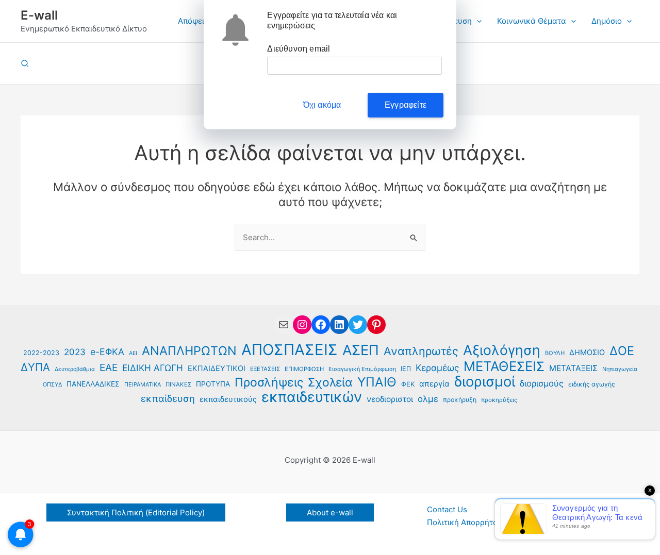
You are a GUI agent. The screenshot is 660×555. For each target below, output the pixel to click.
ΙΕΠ (406, 369)
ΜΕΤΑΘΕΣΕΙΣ (504, 366)
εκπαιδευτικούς (228, 399)
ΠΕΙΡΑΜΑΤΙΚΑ (142, 384)
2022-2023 (41, 353)
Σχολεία (330, 382)
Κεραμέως (437, 367)
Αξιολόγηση (501, 350)
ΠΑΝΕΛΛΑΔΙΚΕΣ (93, 384)
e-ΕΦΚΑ (107, 351)
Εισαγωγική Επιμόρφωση (362, 369)
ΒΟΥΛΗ (555, 353)
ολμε (428, 399)
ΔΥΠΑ (35, 367)
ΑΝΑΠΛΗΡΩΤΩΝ (189, 351)
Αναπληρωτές (421, 351)
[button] (477, 21)
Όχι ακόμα (322, 104)
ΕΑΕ (109, 367)
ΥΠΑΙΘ (377, 382)
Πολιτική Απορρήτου (464, 522)
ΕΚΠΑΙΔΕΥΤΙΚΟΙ (216, 368)
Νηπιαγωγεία (619, 369)
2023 (75, 352)
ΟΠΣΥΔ (52, 384)
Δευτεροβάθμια (75, 369)
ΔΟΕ (621, 351)
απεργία (434, 384)
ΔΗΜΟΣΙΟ (587, 352)
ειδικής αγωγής (591, 384)
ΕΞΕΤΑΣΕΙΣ (265, 369)
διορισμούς (542, 383)
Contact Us (447, 509)
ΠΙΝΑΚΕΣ (178, 384)
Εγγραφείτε (405, 104)
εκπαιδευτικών (311, 397)
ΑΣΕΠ (360, 350)
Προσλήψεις (269, 382)
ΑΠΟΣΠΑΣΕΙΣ (289, 350)
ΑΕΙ (133, 353)
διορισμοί (484, 382)
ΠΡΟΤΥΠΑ (213, 384)
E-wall (39, 15)
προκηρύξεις (499, 399)
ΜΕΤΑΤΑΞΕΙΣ (573, 368)
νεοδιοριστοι (390, 399)
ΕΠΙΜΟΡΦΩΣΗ (304, 369)
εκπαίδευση (168, 398)
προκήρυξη (459, 399)
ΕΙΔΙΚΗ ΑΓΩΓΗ (152, 367)
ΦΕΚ (408, 384)
